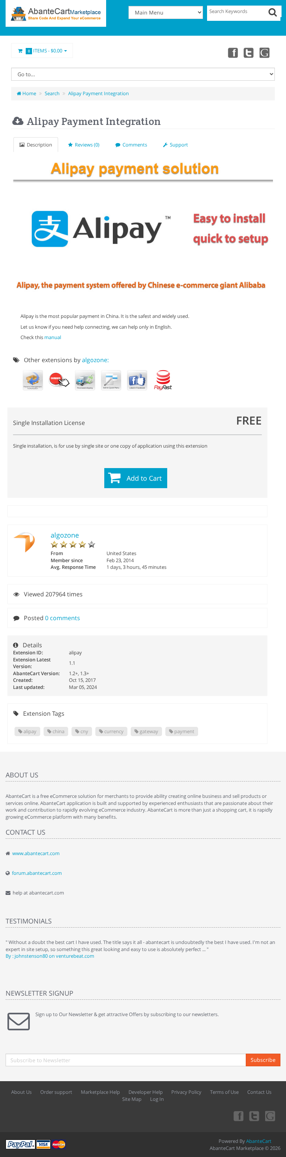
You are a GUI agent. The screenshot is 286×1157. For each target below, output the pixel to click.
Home (28, 93)
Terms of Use (224, 1092)
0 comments (62, 618)
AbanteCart (258, 1141)
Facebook (232, 52)
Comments (133, 144)
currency (113, 731)
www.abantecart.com (36, 853)
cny (83, 731)
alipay (29, 731)
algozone (65, 535)
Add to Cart (144, 478)
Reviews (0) (86, 144)
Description (38, 144)
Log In (157, 1099)
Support (178, 144)
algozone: (95, 360)
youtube (265, 52)
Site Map (132, 1099)
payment (183, 731)
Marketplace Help (100, 1092)
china (57, 731)
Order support (56, 1092)
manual (52, 337)
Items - (45, 50)
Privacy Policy (186, 1092)
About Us (21, 1092)
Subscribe (263, 1059)
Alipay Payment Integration (98, 93)
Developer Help (145, 1092)
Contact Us (259, 1092)
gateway (148, 731)
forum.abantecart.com (37, 873)
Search (52, 93)
